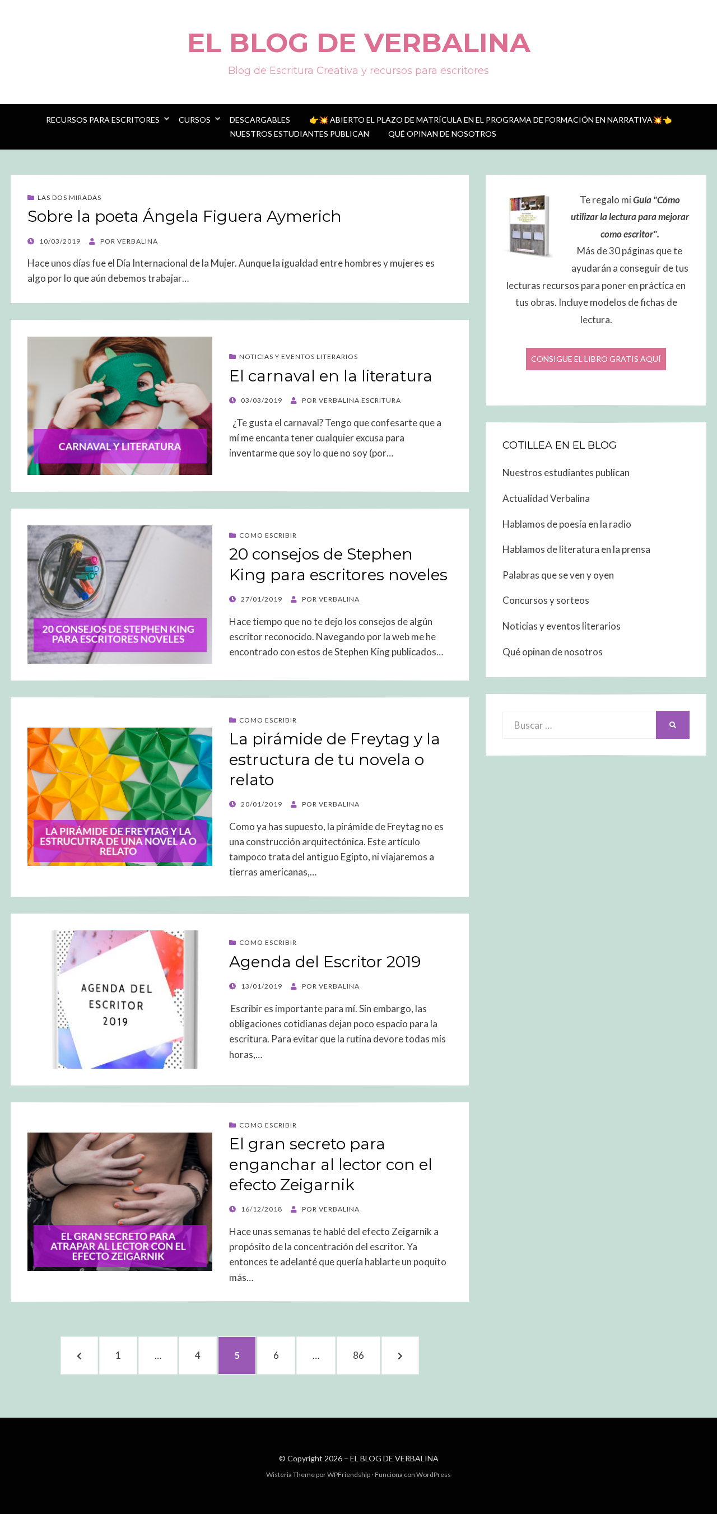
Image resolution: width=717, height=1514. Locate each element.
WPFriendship (348, 1474)
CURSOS (195, 119)
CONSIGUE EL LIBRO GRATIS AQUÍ (596, 359)
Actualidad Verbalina (546, 498)
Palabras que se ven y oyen (558, 575)
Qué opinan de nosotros (442, 133)
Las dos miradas (69, 197)
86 (366, 1355)
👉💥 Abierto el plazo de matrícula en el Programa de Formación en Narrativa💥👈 (490, 119)
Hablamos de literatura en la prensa (576, 549)
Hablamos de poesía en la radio (566, 524)
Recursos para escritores (103, 119)
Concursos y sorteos (545, 600)
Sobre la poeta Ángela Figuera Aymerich (184, 216)
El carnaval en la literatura (330, 375)
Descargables (260, 119)
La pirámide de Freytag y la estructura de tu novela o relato (334, 759)
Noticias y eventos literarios (561, 626)
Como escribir (268, 535)
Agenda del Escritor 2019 (325, 961)
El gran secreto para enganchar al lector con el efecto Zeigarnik (330, 1164)
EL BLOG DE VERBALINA (358, 42)
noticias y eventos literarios (298, 356)
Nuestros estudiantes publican (299, 133)
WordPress (433, 1474)
